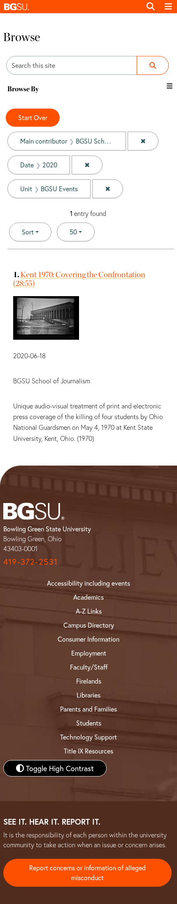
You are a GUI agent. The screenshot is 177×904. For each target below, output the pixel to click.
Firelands (88, 681)
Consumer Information (88, 639)
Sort (28, 231)
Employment (88, 653)
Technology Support (88, 736)
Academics (88, 597)
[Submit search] (153, 65)
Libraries (88, 695)
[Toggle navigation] (168, 6)
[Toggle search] (151, 6)
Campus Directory (88, 625)
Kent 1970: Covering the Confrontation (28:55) (79, 278)
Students (88, 723)
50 (82, 231)
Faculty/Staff (88, 667)
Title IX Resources (88, 750)
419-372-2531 (30, 561)
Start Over (32, 117)
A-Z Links (89, 611)
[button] (71, 6)
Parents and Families (88, 709)
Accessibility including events (88, 583)
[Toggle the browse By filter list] (169, 86)
